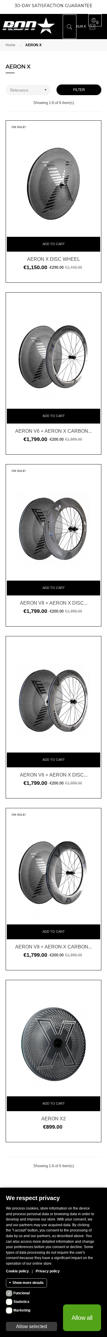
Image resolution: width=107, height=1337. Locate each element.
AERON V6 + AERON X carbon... (53, 431)
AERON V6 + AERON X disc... (53, 774)
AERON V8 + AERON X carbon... (53, 946)
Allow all (82, 1318)
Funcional (21, 1293)
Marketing (21, 1310)
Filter (79, 90)
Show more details (28, 1283)
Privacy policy (48, 1271)
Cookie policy (17, 1271)
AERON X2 (53, 1118)
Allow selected (31, 1326)
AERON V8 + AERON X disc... (53, 602)
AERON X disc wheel (53, 259)
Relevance (29, 89)
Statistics (21, 1302)
